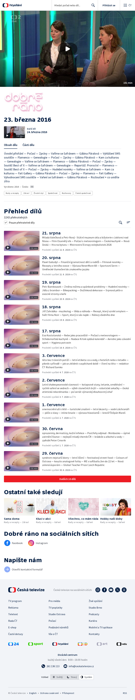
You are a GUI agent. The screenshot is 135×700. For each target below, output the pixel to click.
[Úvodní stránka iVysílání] (15, 5)
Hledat (93, 5)
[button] (67, 49)
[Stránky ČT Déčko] (82, 644)
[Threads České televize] (124, 590)
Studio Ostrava (57, 614)
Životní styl (39, 193)
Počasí (52, 620)
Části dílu (28, 145)
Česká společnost (83, 193)
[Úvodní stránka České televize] (26, 590)
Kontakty (94, 634)
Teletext (13, 614)
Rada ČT (12, 620)
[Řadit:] (128, 222)
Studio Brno (95, 607)
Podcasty (94, 614)
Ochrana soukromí (49, 693)
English (32, 693)
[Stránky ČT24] (13, 644)
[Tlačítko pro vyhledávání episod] (120, 222)
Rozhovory (66, 193)
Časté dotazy (15, 634)
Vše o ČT (53, 634)
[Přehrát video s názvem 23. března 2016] (67, 49)
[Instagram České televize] (97, 590)
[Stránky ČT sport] (35, 644)
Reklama (13, 607)
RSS (125, 693)
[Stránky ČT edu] (122, 644)
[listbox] (72, 677)
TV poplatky (55, 607)
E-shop (12, 627)
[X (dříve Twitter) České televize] (117, 590)
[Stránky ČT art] (102, 644)
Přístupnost (68, 693)
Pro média (54, 601)
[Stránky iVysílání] (60, 644)
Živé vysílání (95, 601)
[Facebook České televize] (104, 590)
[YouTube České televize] (111, 590)
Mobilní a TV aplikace (100, 627)
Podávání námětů (58, 627)
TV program (15, 601)
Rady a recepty (12, 193)
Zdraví (26, 193)
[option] (58, 677)
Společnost (53, 193)
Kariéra (93, 620)
